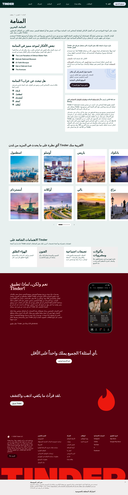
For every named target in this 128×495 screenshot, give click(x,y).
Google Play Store (115, 442)
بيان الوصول (41, 462)
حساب (94, 51)
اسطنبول (19, 94)
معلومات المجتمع (42, 459)
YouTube (96, 445)
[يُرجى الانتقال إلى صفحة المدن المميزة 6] (69, 224)
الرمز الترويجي (71, 453)
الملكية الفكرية (42, 450)
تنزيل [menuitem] (67, 4)
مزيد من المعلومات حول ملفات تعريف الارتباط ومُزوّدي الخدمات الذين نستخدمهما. (73, 486)
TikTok (96, 442)
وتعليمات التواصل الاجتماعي (78, 99)
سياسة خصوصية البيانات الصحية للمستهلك (49, 442)
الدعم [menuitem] (59, 4)
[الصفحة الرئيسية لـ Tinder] (8, 4)
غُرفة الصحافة (71, 448)
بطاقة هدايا (70, 459)
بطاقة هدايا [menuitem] (77, 4)
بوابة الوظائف (84, 439)
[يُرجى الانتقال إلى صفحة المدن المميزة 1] (60, 224)
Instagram (97, 439)
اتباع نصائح (95, 99)
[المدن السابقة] (54, 224)
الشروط (40, 445)
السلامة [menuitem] (49, 4)
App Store (113, 439)
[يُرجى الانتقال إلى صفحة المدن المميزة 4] (66, 224)
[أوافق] (125, 482)
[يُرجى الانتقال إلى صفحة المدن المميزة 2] (63, 224)
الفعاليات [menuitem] (89, 4)
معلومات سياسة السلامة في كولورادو (48, 456)
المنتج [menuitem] (30, 4)
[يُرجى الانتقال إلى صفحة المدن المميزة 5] (67, 224)
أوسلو (18, 101)
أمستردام (19, 98)
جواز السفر (88, 62)
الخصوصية (41, 439)
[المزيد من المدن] (74, 224)
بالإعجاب (70, 58)
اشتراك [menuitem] (39, 4)
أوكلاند (18, 105)
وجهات (11, 15)
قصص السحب (71, 445)
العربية (13, 456)
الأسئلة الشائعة (71, 439)
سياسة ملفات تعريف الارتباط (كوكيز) (48, 448)
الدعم (68, 456)
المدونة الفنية (84, 442)
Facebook (97, 450)
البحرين (18, 15)
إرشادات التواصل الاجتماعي (45, 453)
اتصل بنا (69, 450)
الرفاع (18, 91)
